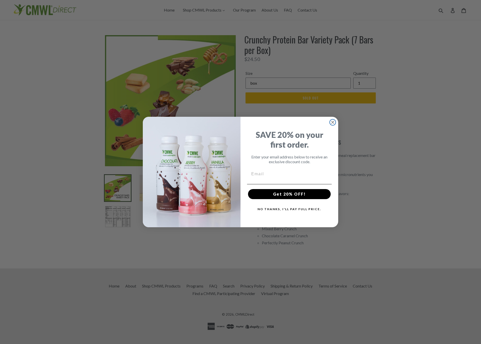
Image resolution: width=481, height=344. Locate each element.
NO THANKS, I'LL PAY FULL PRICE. (289, 209)
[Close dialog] (333, 122)
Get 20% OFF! (289, 194)
